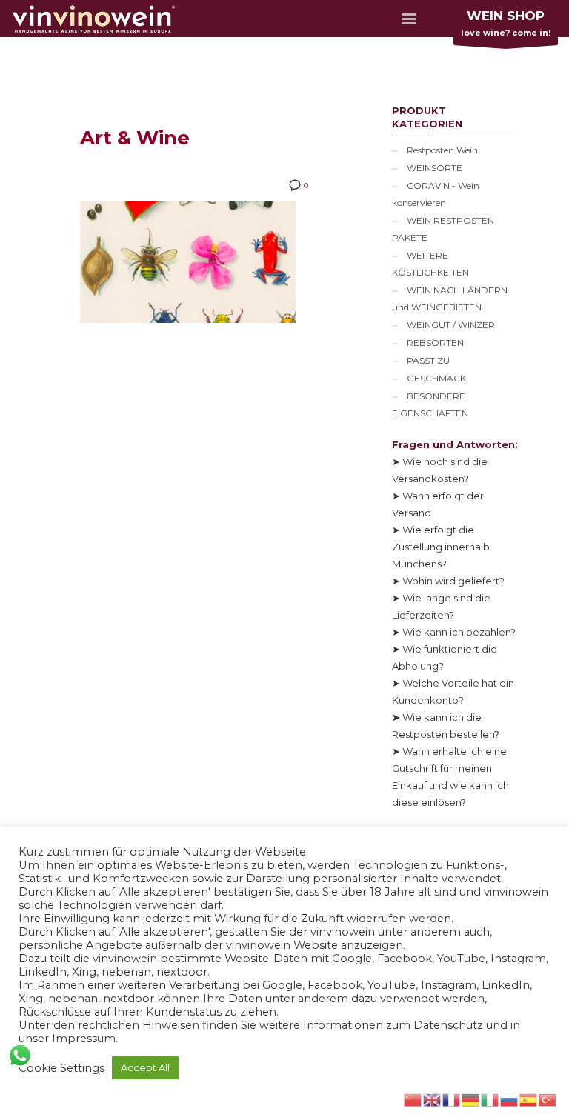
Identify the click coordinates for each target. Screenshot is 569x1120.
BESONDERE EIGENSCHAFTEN (430, 404)
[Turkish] (548, 1098)
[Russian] (509, 1098)
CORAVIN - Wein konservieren (435, 194)
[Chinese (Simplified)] (413, 1098)
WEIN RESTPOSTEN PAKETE (443, 229)
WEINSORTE (434, 167)
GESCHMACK (436, 378)
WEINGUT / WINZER (451, 324)
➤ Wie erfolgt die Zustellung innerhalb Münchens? (441, 547)
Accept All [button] (145, 1067)
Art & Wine (135, 138)
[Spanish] (529, 1098)
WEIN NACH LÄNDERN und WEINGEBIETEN (450, 298)
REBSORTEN (435, 342)
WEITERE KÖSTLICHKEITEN (430, 264)
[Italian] (490, 1098)
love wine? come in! (505, 23)
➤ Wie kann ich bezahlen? (454, 632)
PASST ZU (428, 360)
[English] (432, 1098)
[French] (452, 1098)
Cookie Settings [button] (61, 1068)
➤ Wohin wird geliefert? (448, 581)
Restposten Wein (442, 150)
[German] (471, 1098)
